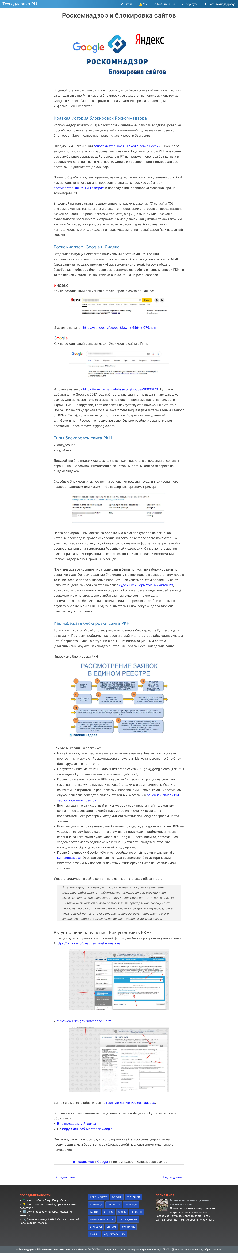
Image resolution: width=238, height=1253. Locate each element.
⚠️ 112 (143, 4)
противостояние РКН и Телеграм (79, 188)
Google (117, 1197)
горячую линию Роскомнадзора (130, 1102)
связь (122, 1212)
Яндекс (108, 1212)
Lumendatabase (69, 858)
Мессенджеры (127, 1219)
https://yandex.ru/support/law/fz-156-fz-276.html (119, 327)
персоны (136, 1212)
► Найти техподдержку (219, 4)
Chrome (112, 1226)
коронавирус (98, 1197)
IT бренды (96, 1204)
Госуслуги (133, 1197)
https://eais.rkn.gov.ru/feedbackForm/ (84, 1021)
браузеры (96, 1226)
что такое (113, 1204)
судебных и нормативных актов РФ (146, 585)
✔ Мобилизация (164, 4)
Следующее (65, 1177)
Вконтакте (128, 1226)
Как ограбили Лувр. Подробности (48, 1200)
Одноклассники (114, 1234)
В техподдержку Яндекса (76, 1123)
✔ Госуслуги (189, 4)
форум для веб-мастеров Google (87, 1129)
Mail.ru (94, 1234)
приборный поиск (102, 1219)
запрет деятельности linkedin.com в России (127, 146)
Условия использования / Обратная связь (198, 1249)
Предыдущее (172, 1177)
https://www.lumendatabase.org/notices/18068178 (120, 389)
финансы (131, 1204)
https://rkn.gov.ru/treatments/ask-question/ (88, 943)
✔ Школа (126, 4)
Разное (94, 1212)
